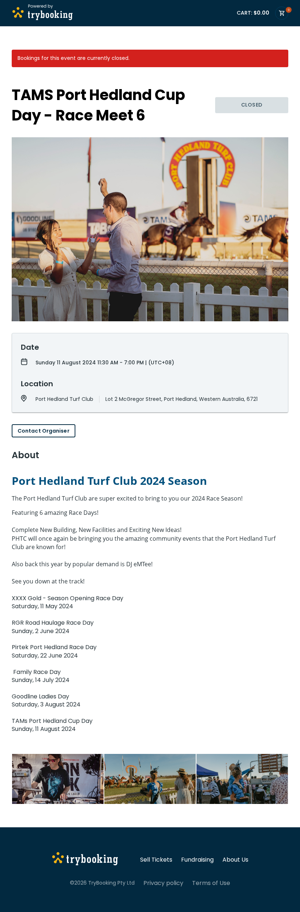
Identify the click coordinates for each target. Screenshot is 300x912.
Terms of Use (211, 883)
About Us (235, 860)
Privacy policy (163, 883)
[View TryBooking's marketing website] (85, 859)
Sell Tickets (156, 860)
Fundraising (197, 860)
